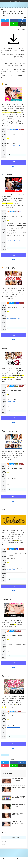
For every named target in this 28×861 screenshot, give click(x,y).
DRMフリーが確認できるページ (13, 145)
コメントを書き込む (14, 837)
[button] (25, 410)
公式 (13, 161)
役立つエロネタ (6, 755)
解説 (13, 166)
